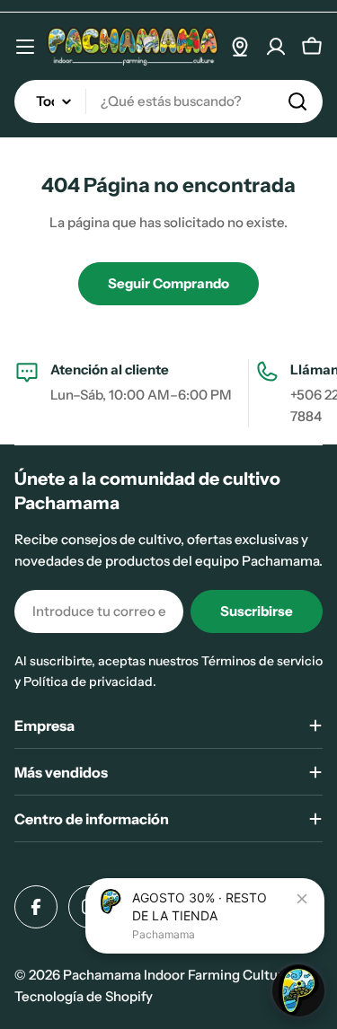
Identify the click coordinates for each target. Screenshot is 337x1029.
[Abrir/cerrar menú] (25, 46)
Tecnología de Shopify (83, 996)
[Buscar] (297, 101)
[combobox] (168, 101)
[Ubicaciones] (240, 46)
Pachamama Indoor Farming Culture (176, 974)
